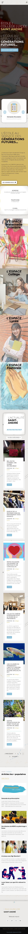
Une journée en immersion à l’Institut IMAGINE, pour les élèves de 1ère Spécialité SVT (14, 668)
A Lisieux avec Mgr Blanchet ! (10, 856)
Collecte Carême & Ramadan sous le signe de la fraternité (13, 616)
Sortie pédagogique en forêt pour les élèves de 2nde (13, 723)
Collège (16, 468)
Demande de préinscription (10, 798)
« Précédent (9, 753)
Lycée (8, 469)
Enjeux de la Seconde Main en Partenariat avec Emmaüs (14, 514)
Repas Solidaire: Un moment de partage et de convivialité (13, 564)
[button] (9, 50)
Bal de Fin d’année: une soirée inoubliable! (12, 463)
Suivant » (15, 756)
